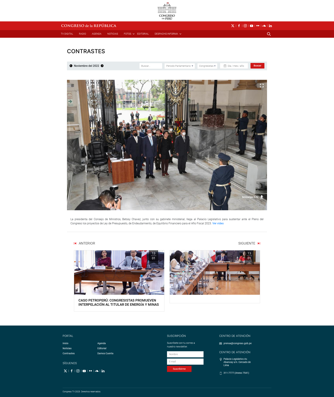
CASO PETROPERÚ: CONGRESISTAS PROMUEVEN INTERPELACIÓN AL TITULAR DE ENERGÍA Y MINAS (118, 302)
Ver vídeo (218, 223)
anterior (86, 243)
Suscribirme (179, 368)
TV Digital (67, 33)
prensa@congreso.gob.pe (238, 343)
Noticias (112, 33)
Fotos (127, 33)
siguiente (247, 243)
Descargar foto (250, 197)
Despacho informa (166, 33)
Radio (82, 33)
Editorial (143, 33)
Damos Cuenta (105, 353)
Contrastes (69, 353)
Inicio (65, 343)
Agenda (96, 33)
